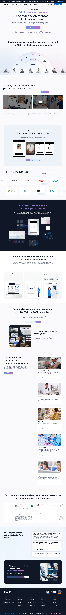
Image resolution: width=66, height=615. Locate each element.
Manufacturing (20, 599)
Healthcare (19, 602)
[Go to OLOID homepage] (7, 592)
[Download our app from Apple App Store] (60, 613)
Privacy (5, 613)
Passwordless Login (31, 599)
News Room (43, 605)
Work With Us (55, 602)
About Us (54, 599)
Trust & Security (15, 613)
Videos (42, 602)
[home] (6, 4)
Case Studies (43, 600)
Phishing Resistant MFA (31, 605)
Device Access (30, 600)
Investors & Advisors (56, 600)
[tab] (27, 322)
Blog (42, 599)
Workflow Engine (6, 600)
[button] (14, 4)
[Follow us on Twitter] (51, 613)
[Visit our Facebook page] (49, 613)
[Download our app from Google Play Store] (56, 613)
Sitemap (19, 613)
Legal (8, 613)
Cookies (10, 613)
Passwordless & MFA (7, 599)
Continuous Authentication (32, 602)
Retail (18, 600)
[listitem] (33, 136)
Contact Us (55, 605)
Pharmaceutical (20, 605)
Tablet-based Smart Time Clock (9, 602)
